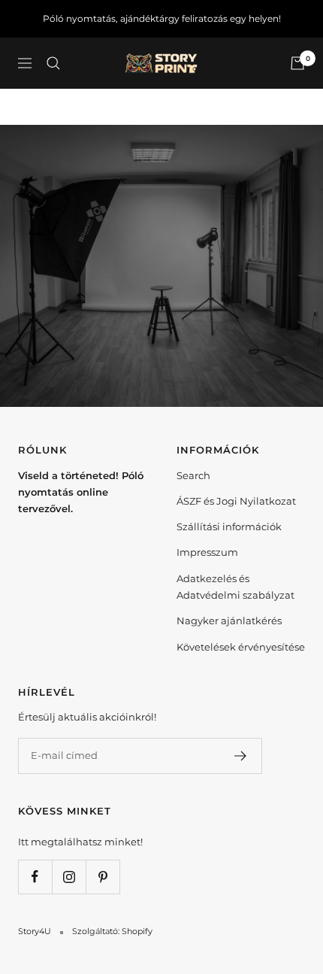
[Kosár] (297, 63)
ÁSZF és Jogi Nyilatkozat (236, 501)
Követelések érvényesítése (241, 647)
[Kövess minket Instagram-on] (69, 877)
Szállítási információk (229, 526)
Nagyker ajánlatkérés (229, 620)
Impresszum (207, 552)
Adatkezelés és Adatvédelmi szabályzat (235, 586)
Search (193, 475)
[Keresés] (53, 63)
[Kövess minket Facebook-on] (35, 877)
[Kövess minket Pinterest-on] (102, 877)
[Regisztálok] (240, 756)
